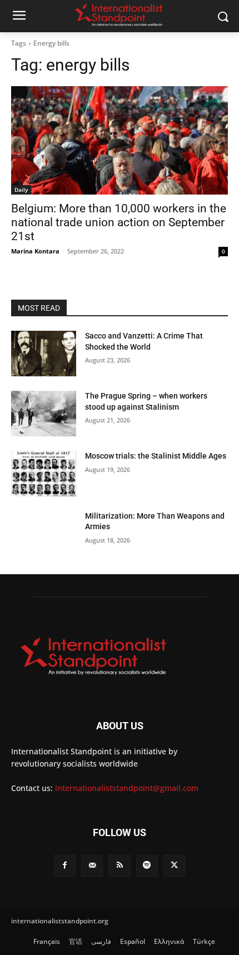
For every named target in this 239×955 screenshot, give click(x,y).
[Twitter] (174, 866)
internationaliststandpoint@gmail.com (126, 788)
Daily (21, 189)
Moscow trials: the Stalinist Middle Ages (155, 455)
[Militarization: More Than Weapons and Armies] (43, 533)
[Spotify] (147, 866)
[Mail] (92, 866)
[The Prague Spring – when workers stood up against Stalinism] (43, 413)
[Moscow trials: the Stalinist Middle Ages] (43, 473)
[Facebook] (65, 866)
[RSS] (119, 866)
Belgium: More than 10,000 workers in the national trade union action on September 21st (118, 222)
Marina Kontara (35, 251)
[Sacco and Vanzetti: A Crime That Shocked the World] (43, 353)
